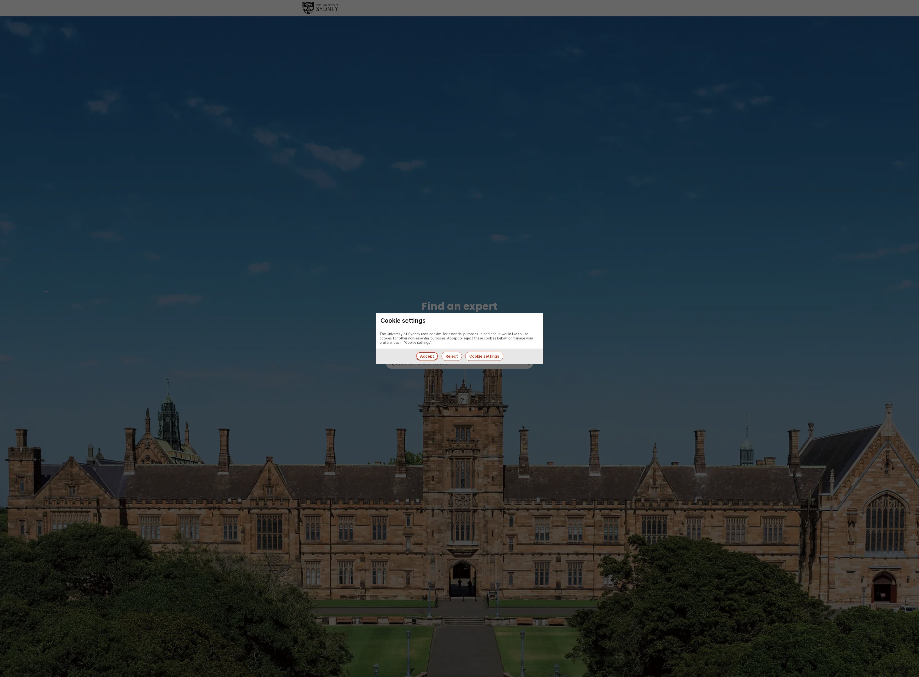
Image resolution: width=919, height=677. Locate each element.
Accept (427, 356)
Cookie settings (484, 356)
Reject (452, 356)
